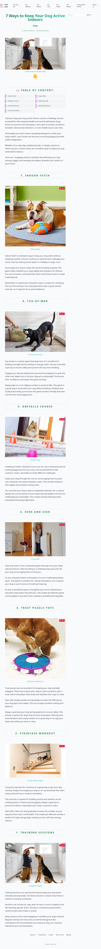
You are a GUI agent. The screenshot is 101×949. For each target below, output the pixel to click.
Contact (51, 935)
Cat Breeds (39, 5)
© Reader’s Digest (35, 886)
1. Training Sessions (12, 110)
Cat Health (58, 5)
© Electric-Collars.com (35, 681)
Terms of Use (60, 935)
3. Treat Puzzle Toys (12, 106)
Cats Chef (6, 6)
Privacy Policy (42, 935)
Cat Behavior (28, 5)
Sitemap (68, 935)
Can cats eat (15, 5)
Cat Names (69, 5)
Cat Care (48, 5)
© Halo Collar (35, 460)
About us (94, 5)
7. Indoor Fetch (11, 96)
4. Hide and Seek (42, 101)
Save (63, 188)
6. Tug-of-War (41, 96)
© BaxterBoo (35, 249)
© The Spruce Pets (35, 355)
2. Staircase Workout (43, 106)
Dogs (35, 25)
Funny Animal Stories (81, 5)
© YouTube (35, 559)
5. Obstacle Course (12, 101)
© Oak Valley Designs (35, 781)
